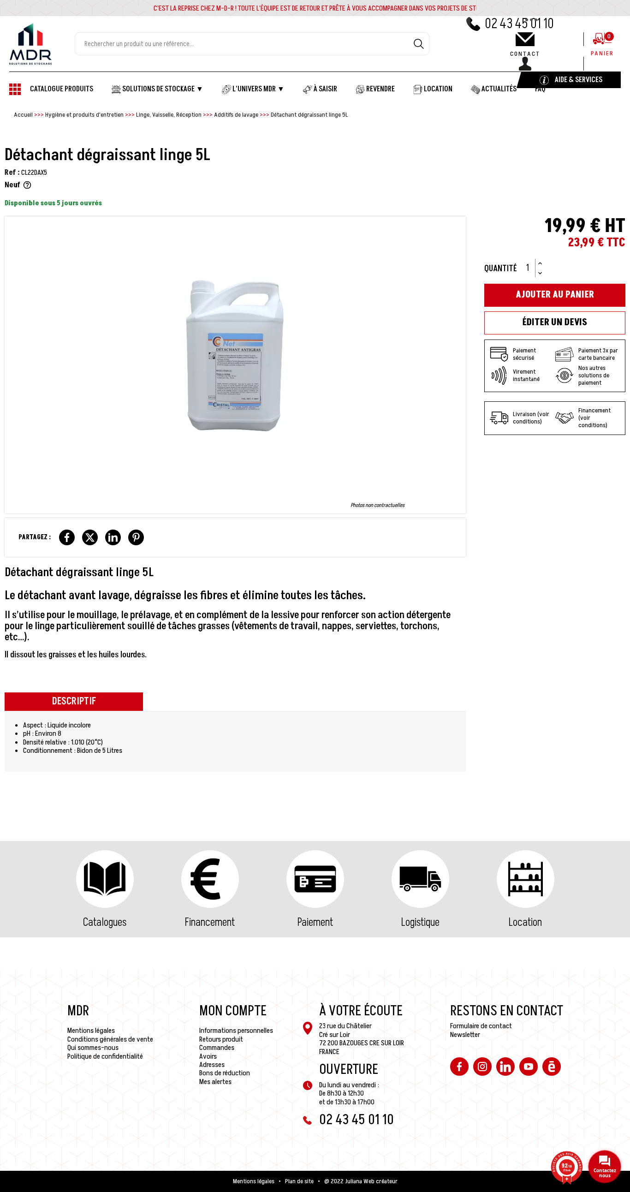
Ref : (12, 172)
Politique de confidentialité (105, 1056)
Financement (210, 922)
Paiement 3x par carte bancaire (598, 354)
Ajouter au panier (555, 294)
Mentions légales (91, 1030)
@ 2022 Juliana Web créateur (361, 1181)
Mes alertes (215, 1082)
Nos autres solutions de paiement (593, 375)
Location (525, 922)
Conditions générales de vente (110, 1039)
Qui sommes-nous (93, 1048)
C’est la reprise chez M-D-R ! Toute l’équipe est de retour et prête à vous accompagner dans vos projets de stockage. (326, 8)
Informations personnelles (236, 1030)
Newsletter (465, 1035)
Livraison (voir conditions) (531, 418)
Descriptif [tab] (74, 701)
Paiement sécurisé (524, 354)
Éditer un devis (555, 322)
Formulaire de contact (481, 1026)
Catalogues (104, 922)
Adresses (212, 1065)
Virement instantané (526, 375)
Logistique (420, 922)
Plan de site (299, 1181)
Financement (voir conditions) (594, 418)
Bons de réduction (224, 1073)
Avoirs (208, 1056)
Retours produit (221, 1039)
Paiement (315, 922)
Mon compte (233, 1011)
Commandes (216, 1048)
